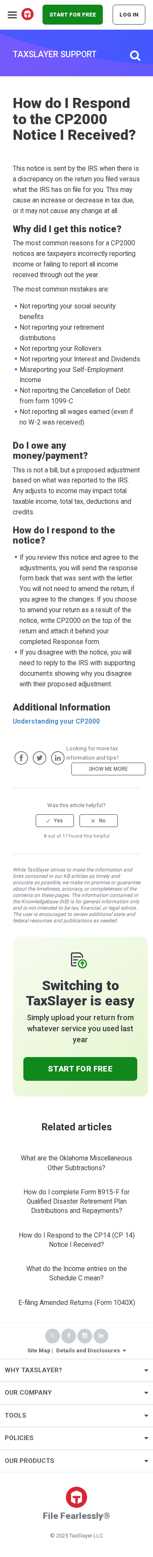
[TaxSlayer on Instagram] (84, 1335)
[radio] (55, 820)
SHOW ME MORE (108, 769)
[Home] (28, 15)
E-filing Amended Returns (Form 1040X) (76, 1303)
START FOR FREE (72, 14)
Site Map (39, 1350)
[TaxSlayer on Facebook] (68, 1335)
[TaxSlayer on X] (52, 1335)
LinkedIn (57, 758)
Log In (129, 14)
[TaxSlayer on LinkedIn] (101, 1335)
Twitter (39, 758)
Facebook (21, 758)
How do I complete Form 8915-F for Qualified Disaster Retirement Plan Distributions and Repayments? (76, 1201)
